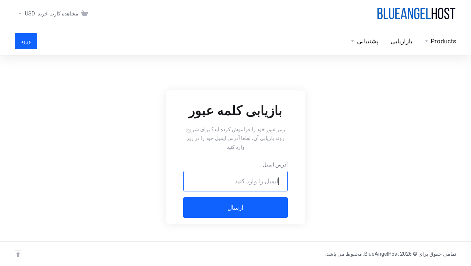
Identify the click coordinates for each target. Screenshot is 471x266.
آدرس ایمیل (275, 165)
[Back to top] (18, 254)
